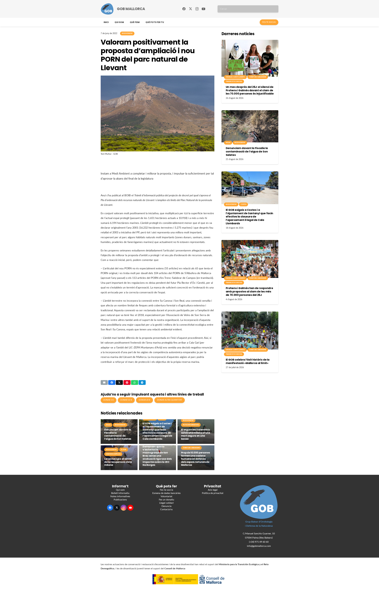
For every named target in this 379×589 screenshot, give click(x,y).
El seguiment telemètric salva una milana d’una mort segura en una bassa (195, 434)
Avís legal (212, 490)
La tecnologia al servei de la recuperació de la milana (118, 462)
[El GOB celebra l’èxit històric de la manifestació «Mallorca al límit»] (249, 330)
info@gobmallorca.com (259, 546)
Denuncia (166, 506)
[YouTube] (203, 9)
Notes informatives (120, 496)
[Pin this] (127, 382)
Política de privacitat (212, 493)
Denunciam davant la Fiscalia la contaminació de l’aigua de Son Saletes (117, 434)
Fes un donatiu (166, 499)
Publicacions (120, 499)
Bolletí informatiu (120, 493)
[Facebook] (184, 9)
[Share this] (111, 382)
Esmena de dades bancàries (166, 493)
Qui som (120, 490)
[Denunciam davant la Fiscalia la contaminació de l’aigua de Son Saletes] (249, 126)
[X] (190, 9)
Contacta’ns (166, 509)
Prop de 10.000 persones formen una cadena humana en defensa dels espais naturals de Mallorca (195, 459)
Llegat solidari (166, 503)
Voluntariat (166, 496)
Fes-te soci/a (166, 490)
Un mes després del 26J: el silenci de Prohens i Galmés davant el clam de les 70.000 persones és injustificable (250, 90)
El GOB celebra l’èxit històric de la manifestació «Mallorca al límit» (247, 361)
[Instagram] (197, 9)
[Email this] (104, 382)
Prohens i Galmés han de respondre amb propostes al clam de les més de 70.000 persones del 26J (249, 291)
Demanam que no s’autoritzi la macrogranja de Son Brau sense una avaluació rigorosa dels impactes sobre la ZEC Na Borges (157, 456)
